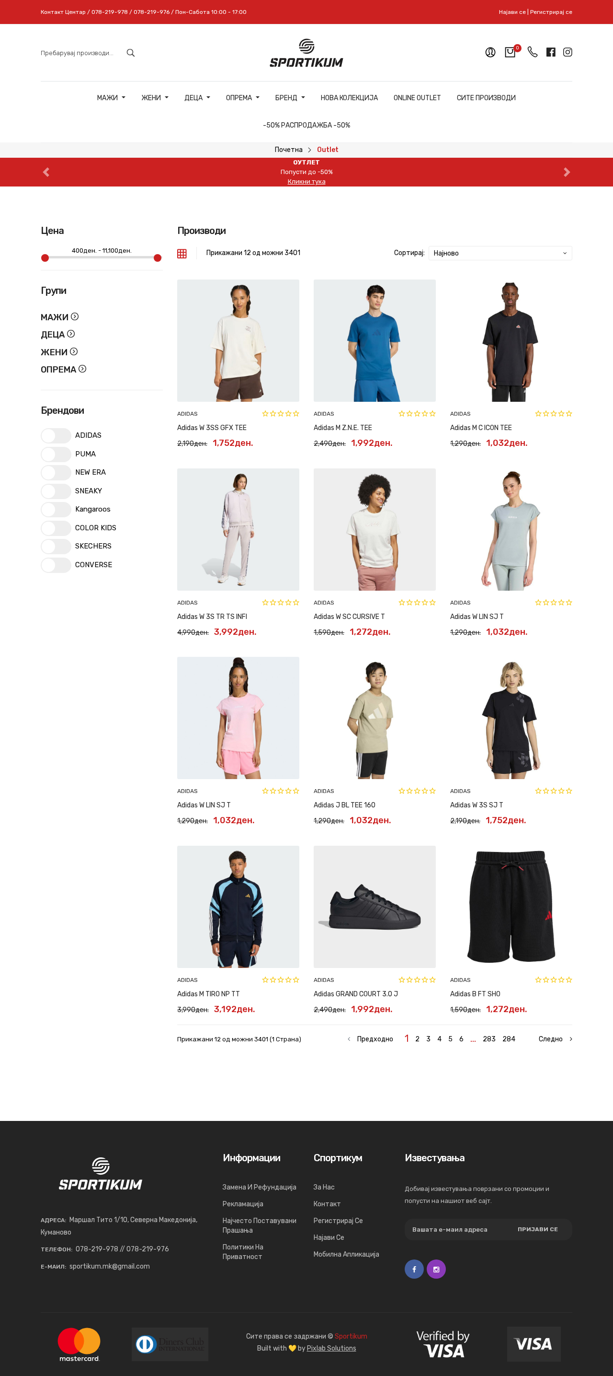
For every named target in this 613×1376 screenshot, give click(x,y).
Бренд (286, 98)
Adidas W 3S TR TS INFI (212, 617)
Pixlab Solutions (331, 1348)
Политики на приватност (243, 1252)
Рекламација (243, 1204)
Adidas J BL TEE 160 (344, 805)
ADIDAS (187, 413)
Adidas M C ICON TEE (481, 428)
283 (489, 1039)
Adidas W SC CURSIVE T (349, 617)
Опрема (239, 98)
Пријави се (538, 1229)
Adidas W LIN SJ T (477, 617)
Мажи (107, 98)
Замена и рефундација (259, 1187)
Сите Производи (486, 98)
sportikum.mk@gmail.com (109, 1266)
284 (508, 1039)
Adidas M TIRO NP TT (208, 994)
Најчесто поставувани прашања (259, 1226)
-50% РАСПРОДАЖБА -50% (306, 125)
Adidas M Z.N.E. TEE (343, 428)
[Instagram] (436, 1269)
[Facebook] (414, 1269)
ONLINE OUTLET (417, 98)
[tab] (182, 253)
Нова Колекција (349, 98)
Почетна (289, 150)
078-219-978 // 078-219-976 (122, 1249)
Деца (193, 98)
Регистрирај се (551, 12)
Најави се (512, 12)
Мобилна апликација (346, 1254)
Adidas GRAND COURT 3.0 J (356, 994)
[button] (46, 172)
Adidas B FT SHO (475, 994)
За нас (324, 1187)
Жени (151, 98)
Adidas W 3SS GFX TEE (212, 428)
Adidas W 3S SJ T (476, 805)
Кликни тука (307, 181)
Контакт (327, 1204)
